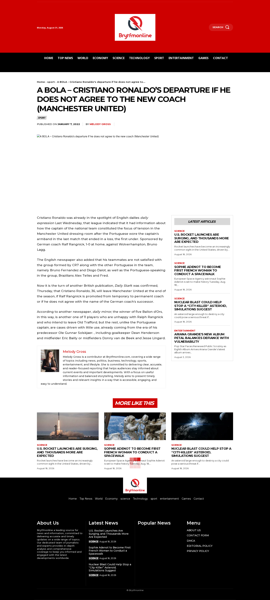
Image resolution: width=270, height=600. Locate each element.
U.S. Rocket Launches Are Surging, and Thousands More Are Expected (201, 238)
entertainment (184, 330)
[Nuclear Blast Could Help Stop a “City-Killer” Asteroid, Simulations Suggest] (202, 426)
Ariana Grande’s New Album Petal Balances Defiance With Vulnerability (201, 337)
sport (51, 81)
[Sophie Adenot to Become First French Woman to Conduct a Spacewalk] (135, 426)
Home (41, 81)
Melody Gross (100, 124)
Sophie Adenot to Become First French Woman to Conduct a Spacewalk (197, 270)
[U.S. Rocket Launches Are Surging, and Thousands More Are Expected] (68, 426)
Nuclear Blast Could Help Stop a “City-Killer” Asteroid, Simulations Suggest (200, 305)
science (179, 231)
